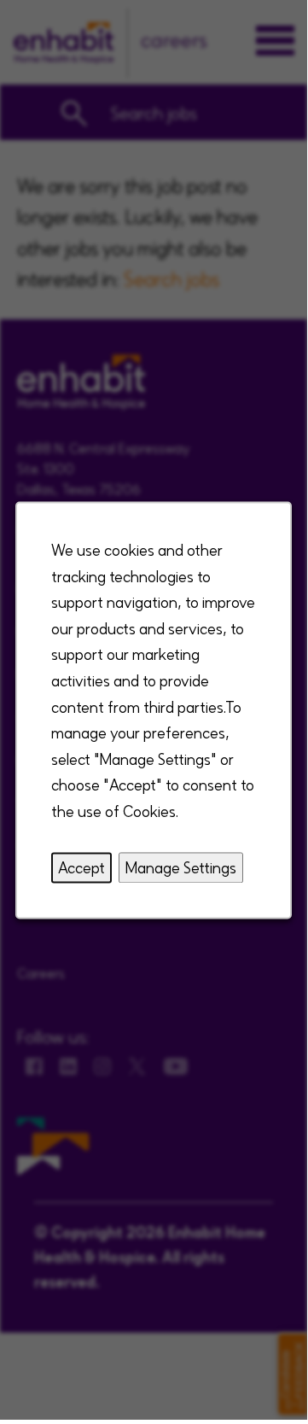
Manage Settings (180, 866)
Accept (81, 866)
